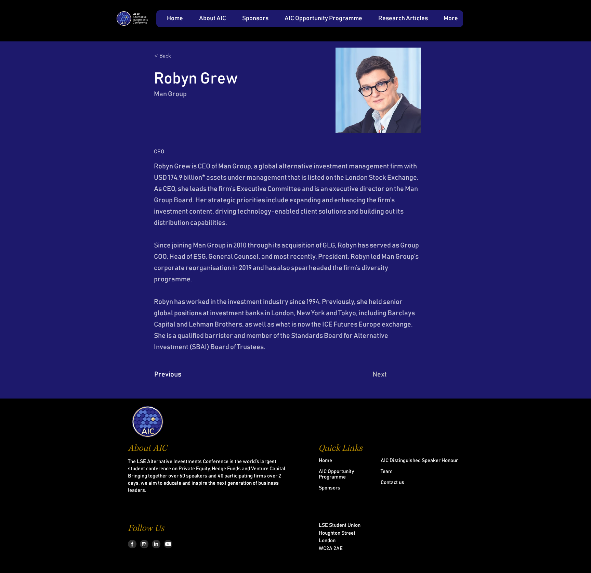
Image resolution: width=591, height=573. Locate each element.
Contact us (392, 482)
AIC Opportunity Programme (336, 474)
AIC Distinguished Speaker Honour (419, 460)
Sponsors (329, 488)
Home (325, 460)
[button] (209, 18)
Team (387, 471)
